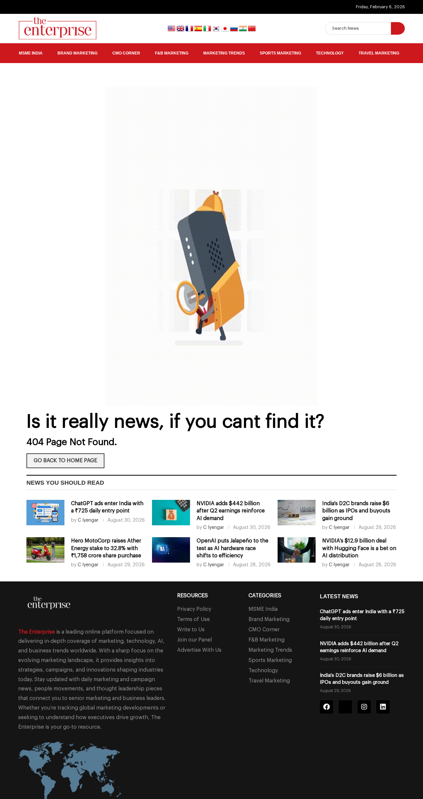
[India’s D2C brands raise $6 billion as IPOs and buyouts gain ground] (297, 512)
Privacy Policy (194, 609)
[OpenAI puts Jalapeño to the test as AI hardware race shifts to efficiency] (171, 550)
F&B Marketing (171, 53)
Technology (330, 53)
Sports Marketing (280, 53)
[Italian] (207, 28)
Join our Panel (194, 640)
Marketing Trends (224, 53)
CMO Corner (126, 53)
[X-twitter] (345, 706)
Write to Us (191, 629)
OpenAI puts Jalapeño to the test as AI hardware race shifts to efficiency (232, 548)
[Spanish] (198, 28)
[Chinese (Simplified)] (252, 28)
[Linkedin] (383, 706)
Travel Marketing (379, 53)
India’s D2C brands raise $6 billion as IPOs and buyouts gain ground (356, 511)
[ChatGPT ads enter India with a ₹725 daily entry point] (45, 512)
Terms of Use (193, 619)
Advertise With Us (199, 650)
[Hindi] (243, 28)
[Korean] (216, 28)
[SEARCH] (398, 28)
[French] (189, 28)
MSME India (31, 53)
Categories (265, 595)
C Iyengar (88, 520)
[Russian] (234, 28)
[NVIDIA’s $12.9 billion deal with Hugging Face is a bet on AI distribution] (297, 550)
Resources (192, 595)
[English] (172, 28)
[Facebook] (326, 706)
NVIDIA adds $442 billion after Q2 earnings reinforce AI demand (231, 511)
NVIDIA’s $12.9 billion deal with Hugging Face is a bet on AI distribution (359, 548)
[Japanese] (225, 28)
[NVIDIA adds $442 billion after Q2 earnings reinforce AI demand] (171, 512)
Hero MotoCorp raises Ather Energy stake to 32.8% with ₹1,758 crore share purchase (106, 548)
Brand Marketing (77, 53)
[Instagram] (364, 706)
